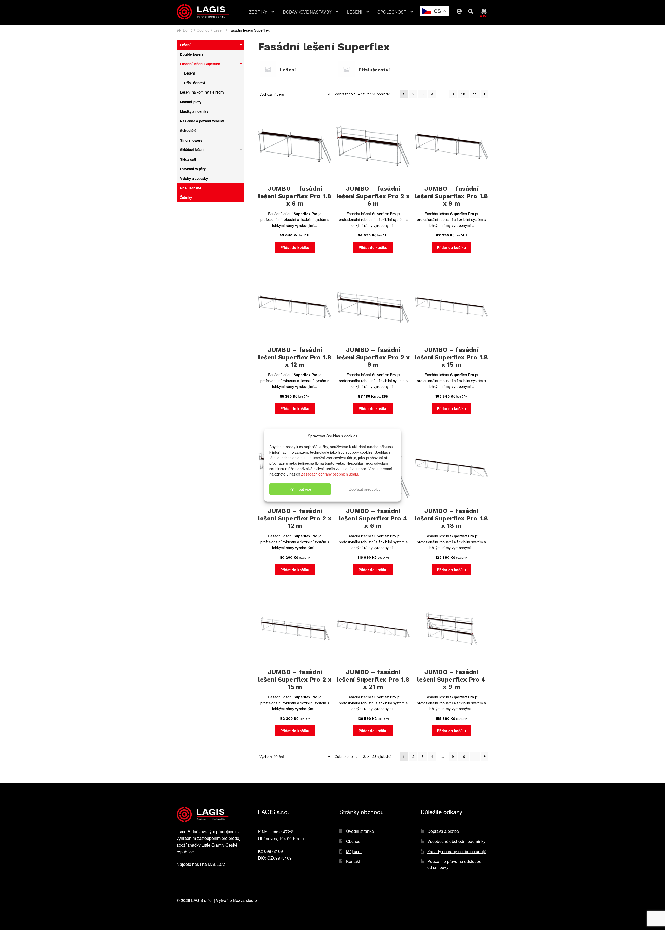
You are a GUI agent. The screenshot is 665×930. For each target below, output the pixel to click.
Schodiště (188, 130)
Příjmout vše (300, 489)
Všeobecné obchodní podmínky (456, 841)
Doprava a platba (443, 831)
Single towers (191, 140)
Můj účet (463, 10)
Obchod (203, 30)
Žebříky (258, 12)
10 (463, 93)
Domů (188, 30)
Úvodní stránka (360, 831)
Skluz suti (188, 159)
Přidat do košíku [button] (294, 247)
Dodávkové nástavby (307, 12)
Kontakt (353, 861)
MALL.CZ (216, 864)
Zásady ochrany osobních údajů (456, 851)
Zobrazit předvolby (365, 489)
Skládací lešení (192, 149)
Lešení (354, 12)
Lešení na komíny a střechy (202, 92)
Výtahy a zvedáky (194, 178)
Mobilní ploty (190, 101)
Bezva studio (245, 900)
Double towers (191, 54)
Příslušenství (194, 82)
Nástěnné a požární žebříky (202, 120)
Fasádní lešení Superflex (200, 63)
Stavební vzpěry (193, 168)
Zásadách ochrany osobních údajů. (330, 474)
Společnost (391, 12)
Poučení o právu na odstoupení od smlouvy (456, 864)
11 (475, 93)
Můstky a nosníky (194, 111)
